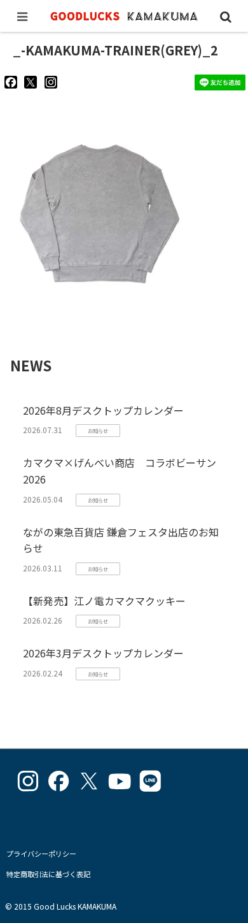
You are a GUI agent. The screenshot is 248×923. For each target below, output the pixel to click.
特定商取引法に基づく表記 (48, 874)
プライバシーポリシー (41, 853)
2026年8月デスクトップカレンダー (103, 410)
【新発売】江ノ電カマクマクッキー (104, 600)
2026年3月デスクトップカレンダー (103, 653)
